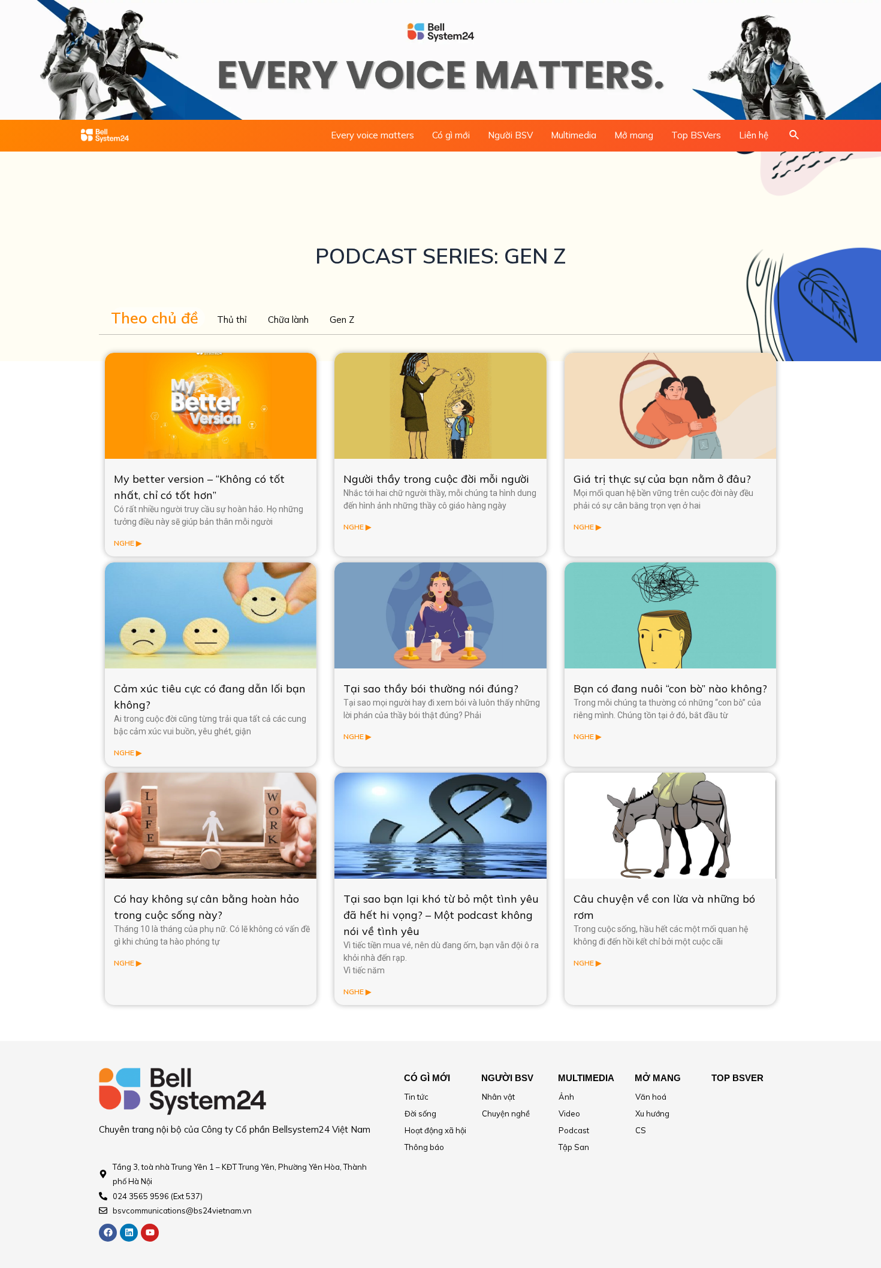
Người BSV (510, 135)
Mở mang (633, 135)
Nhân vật (498, 1096)
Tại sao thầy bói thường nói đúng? (430, 688)
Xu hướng (652, 1113)
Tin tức (417, 1096)
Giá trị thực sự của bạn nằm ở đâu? (662, 479)
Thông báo (424, 1147)
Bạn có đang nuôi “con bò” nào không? (670, 688)
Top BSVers (696, 135)
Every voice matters (372, 135)
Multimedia (573, 135)
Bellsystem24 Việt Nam (321, 1129)
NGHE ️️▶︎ (127, 542)
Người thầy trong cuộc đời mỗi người (436, 479)
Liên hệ (753, 135)
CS (640, 1130)
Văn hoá (650, 1096)
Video (569, 1113)
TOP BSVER (737, 1078)
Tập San (574, 1147)
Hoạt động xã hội (435, 1130)
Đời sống (420, 1113)
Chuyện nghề (506, 1113)
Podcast (574, 1130)
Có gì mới (451, 135)
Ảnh (566, 1096)
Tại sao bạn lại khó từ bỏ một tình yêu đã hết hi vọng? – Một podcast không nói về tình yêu (441, 915)
